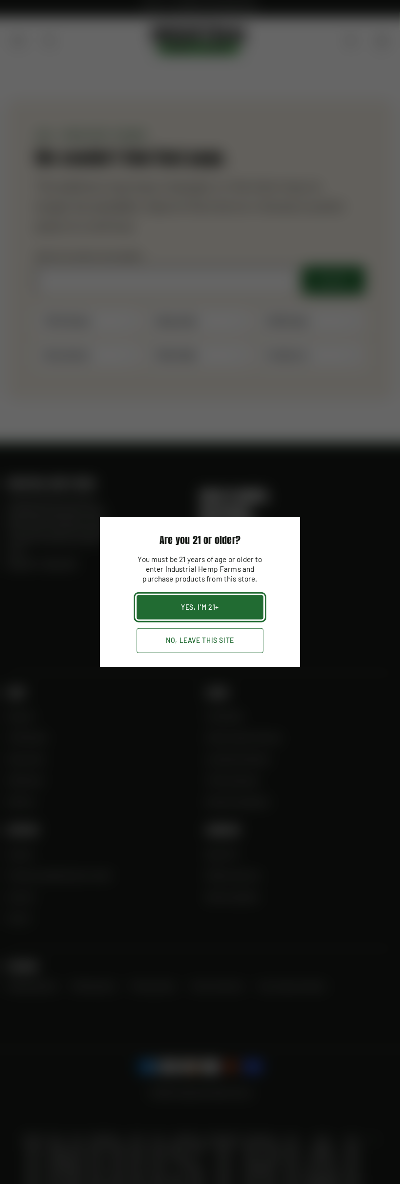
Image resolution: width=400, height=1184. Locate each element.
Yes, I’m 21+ (200, 606)
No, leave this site (200, 640)
